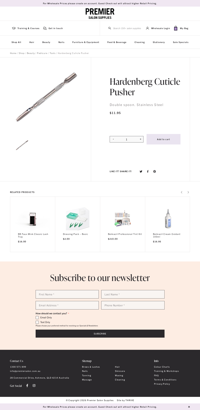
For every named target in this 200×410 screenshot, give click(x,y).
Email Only (46, 317)
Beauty (46, 42)
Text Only (45, 322)
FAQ (156, 375)
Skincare (120, 371)
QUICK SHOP (77, 217)
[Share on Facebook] (148, 171)
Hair (31, 42)
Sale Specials (180, 42)
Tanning (86, 375)
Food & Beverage (117, 42)
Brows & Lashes (91, 366)
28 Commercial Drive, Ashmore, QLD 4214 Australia (39, 377)
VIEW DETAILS (32, 247)
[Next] (188, 192)
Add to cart (163, 139)
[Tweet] (141, 171)
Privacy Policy (162, 383)
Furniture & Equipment (85, 42)
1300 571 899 (18, 366)
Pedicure (42, 53)
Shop (22, 53)
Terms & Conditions (165, 379)
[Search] (110, 28)
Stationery (159, 42)
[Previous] (182, 192)
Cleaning (140, 42)
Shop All (16, 42)
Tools (52, 53)
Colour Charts (162, 366)
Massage (87, 379)
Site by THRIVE (125, 400)
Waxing (119, 375)
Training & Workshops (166, 371)
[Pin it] (154, 171)
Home (13, 53)
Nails (61, 42)
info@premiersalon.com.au (25, 371)
